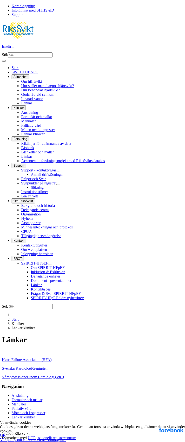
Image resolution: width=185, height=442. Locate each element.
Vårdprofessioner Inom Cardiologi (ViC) (33, 377)
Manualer (28, 121)
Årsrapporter (30, 223)
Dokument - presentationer (51, 280)
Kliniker (18, 108)
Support (18, 15)
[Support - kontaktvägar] (58, 171)
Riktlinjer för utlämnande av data (46, 143)
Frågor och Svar (33, 179)
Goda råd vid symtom (37, 94)
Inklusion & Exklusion (48, 272)
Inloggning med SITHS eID (33, 10)
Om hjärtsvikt (31, 81)
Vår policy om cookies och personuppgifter (33, 440)
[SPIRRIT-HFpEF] (50, 264)
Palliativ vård (31, 125)
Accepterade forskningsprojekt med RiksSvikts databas (63, 161)
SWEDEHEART (25, 72)
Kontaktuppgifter (34, 245)
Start (15, 68)
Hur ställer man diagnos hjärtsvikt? (47, 86)
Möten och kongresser (38, 130)
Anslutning (29, 112)
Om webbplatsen (34, 249)
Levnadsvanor (32, 99)
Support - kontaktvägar (38, 170)
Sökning (37, 187)
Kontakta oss (41, 289)
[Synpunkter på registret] (58, 184)
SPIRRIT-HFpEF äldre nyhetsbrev (57, 298)
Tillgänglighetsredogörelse (41, 236)
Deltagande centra (35, 210)
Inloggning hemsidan (37, 254)
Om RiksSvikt (23, 201)
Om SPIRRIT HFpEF (48, 267)
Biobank (27, 148)
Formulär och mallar (36, 117)
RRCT (17, 258)
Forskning (20, 139)
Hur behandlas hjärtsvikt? (40, 90)
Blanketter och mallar (37, 152)
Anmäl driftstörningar (47, 174)
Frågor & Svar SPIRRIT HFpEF (56, 293)
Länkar (26, 103)
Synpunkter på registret (38, 183)
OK (3, 435)
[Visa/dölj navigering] (4, 61)
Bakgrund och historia (38, 205)
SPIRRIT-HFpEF (34, 263)
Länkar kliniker (33, 134)
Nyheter (27, 218)
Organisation (31, 214)
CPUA (26, 231)
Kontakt (18, 240)
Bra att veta (30, 196)
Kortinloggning (23, 6)
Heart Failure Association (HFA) (27, 360)
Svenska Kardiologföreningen (24, 368)
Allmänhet (20, 77)
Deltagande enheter (45, 276)
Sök (5, 55)
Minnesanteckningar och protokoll (47, 227)
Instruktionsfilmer (34, 192)
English (7, 46)
